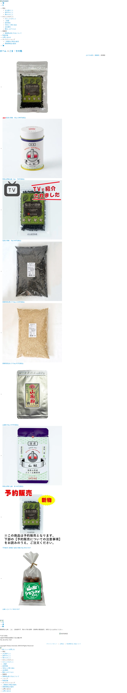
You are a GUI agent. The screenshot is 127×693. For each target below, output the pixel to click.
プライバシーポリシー (51, 643)
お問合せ (62, 643)
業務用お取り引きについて (13, 33)
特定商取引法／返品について (74, 643)
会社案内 (8, 27)
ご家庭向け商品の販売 (12, 41)
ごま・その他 (15, 51)
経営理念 (8, 23)
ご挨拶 (7, 20)
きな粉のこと (9, 10)
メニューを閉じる (9, 649)
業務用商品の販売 (10, 43)
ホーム (3, 51)
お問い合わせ (6, 37)
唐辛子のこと (9, 12)
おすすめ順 (89, 55)
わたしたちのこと (10, 18)
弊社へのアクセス (10, 29)
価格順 (97, 55)
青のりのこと (9, 14)
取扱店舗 (5, 35)
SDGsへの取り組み (11, 25)
